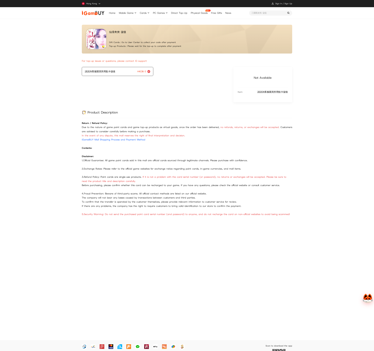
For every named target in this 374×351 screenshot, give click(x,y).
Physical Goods (199, 12)
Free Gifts (216, 12)
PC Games (159, 12)
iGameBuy (93, 13)
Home (112, 12)
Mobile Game (126, 12)
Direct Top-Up (179, 12)
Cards (143, 12)
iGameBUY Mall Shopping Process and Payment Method (113, 139)
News (228, 12)
